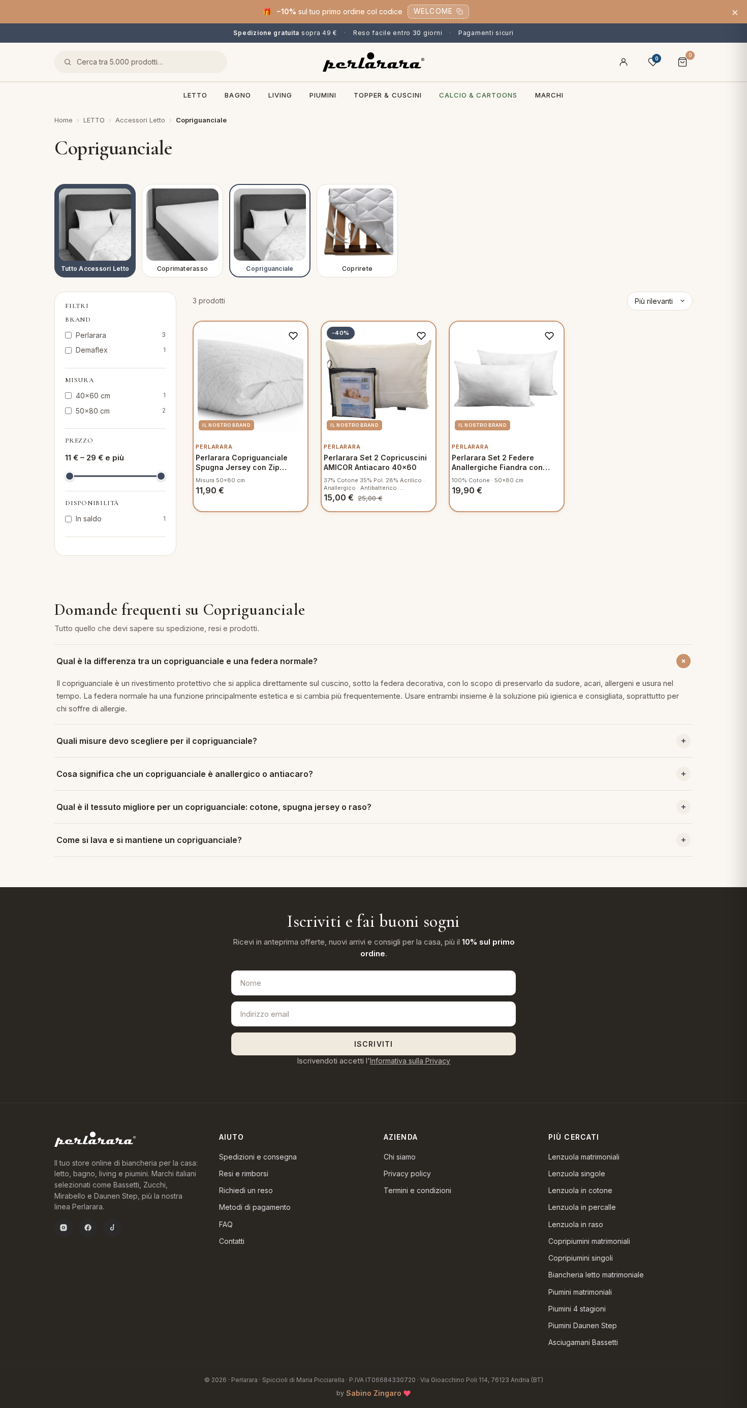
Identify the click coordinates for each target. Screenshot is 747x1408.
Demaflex (121, 350)
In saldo (121, 518)
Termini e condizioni (417, 1190)
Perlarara (121, 335)
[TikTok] (112, 1227)
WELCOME (433, 11)
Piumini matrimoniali (580, 1292)
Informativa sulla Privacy (410, 1060)
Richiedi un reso (246, 1190)
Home (63, 120)
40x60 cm (121, 395)
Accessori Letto (140, 120)
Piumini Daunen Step (582, 1325)
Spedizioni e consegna (258, 1156)
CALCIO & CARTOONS (478, 95)
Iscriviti (373, 1044)
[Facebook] (88, 1227)
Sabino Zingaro (373, 1393)
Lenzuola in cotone (580, 1190)
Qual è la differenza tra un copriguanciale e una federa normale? (187, 661)
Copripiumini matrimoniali (589, 1241)
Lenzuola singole (576, 1173)
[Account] (623, 62)
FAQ (226, 1224)
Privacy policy (407, 1173)
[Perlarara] (373, 62)
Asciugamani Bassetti (583, 1342)
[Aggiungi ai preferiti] (293, 336)
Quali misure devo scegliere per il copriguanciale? (156, 741)
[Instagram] (63, 1227)
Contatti (231, 1241)
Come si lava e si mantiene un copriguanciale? (149, 840)
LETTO (195, 95)
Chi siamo (400, 1156)
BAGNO (238, 95)
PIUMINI (322, 95)
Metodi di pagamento (255, 1207)
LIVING (280, 95)
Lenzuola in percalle (582, 1207)
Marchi (549, 95)
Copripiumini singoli (580, 1258)
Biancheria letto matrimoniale (596, 1274)
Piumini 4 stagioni (577, 1308)
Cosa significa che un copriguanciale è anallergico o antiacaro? (184, 774)
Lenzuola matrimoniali (583, 1156)
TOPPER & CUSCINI (388, 95)
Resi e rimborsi (243, 1173)
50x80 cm (121, 410)
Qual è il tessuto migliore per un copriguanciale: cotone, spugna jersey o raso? (213, 807)
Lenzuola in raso (575, 1224)
